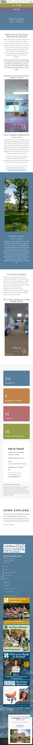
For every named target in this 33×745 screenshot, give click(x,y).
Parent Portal (7, 582)
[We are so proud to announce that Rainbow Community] (16, 638)
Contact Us (14, 474)
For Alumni (6, 585)
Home (6, 566)
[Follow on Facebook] (16, 5)
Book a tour (20, 725)
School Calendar (8, 591)
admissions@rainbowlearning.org (17, 464)
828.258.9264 (6, 562)
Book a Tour (16, 9)
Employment (17, 712)
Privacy (5, 712)
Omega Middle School (11, 572)
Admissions (8, 575)
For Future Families (8, 588)
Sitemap (10, 712)
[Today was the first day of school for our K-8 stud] (16, 666)
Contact (7, 578)
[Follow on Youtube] (19, 5)
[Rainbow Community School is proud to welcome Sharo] (16, 693)
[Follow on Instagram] (13, 5)
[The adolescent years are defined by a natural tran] (16, 610)
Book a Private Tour (16, 168)
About (6, 569)
